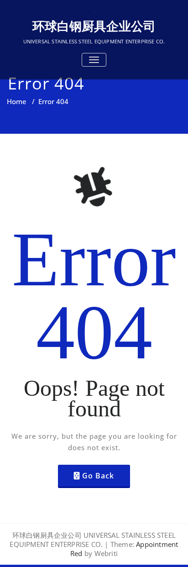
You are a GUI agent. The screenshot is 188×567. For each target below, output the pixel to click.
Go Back (98, 476)
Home (16, 101)
